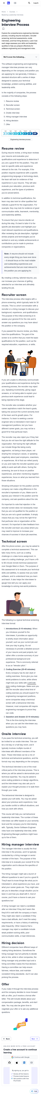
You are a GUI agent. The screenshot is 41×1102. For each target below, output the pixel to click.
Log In (36, 3)
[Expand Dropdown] (36, 57)
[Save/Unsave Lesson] (3, 28)
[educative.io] (8, 3)
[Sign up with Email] (31, 1063)
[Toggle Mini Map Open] (15, 3)
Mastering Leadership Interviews (12, 15)
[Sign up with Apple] (16, 1063)
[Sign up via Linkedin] (24, 1063)
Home (4, 12)
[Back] (4, 3)
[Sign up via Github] (9, 1063)
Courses (12, 12)
